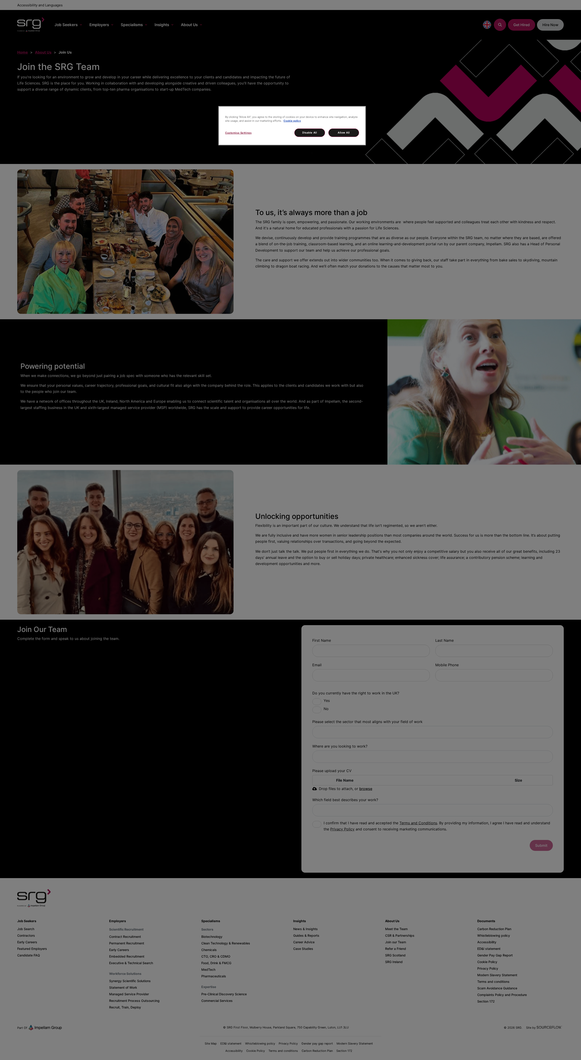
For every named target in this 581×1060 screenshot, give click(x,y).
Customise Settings (238, 132)
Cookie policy (292, 120)
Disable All (309, 132)
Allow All (344, 132)
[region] (292, 125)
